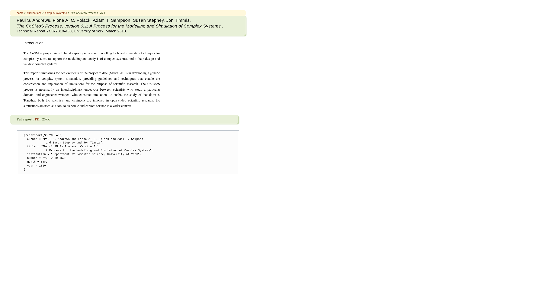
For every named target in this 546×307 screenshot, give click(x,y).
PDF (38, 119)
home (20, 12)
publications (34, 12)
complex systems (56, 12)
